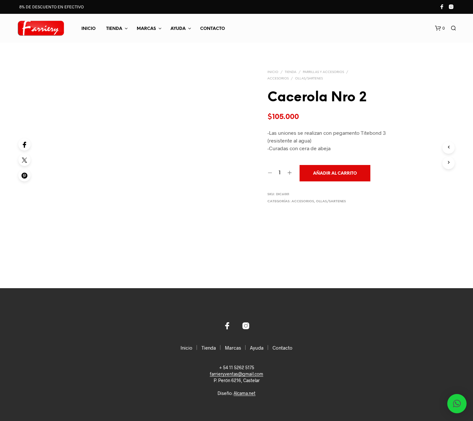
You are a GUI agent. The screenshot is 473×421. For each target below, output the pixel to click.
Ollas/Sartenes (309, 78)
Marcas (146, 29)
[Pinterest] (24, 175)
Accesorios (278, 78)
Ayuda (178, 29)
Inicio (88, 29)
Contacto (212, 29)
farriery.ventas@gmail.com (236, 374)
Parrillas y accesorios (323, 72)
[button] (440, 28)
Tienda (114, 29)
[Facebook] (24, 144)
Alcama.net (244, 393)
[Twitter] (24, 160)
